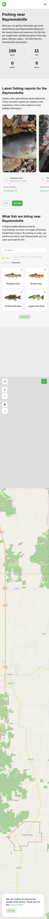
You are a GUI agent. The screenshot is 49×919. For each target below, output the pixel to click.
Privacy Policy (16, 905)
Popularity (16, 262)
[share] (5, 381)
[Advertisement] (24, 352)
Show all (24, 317)
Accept (11, 910)
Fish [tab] (6, 203)
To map (17, 203)
